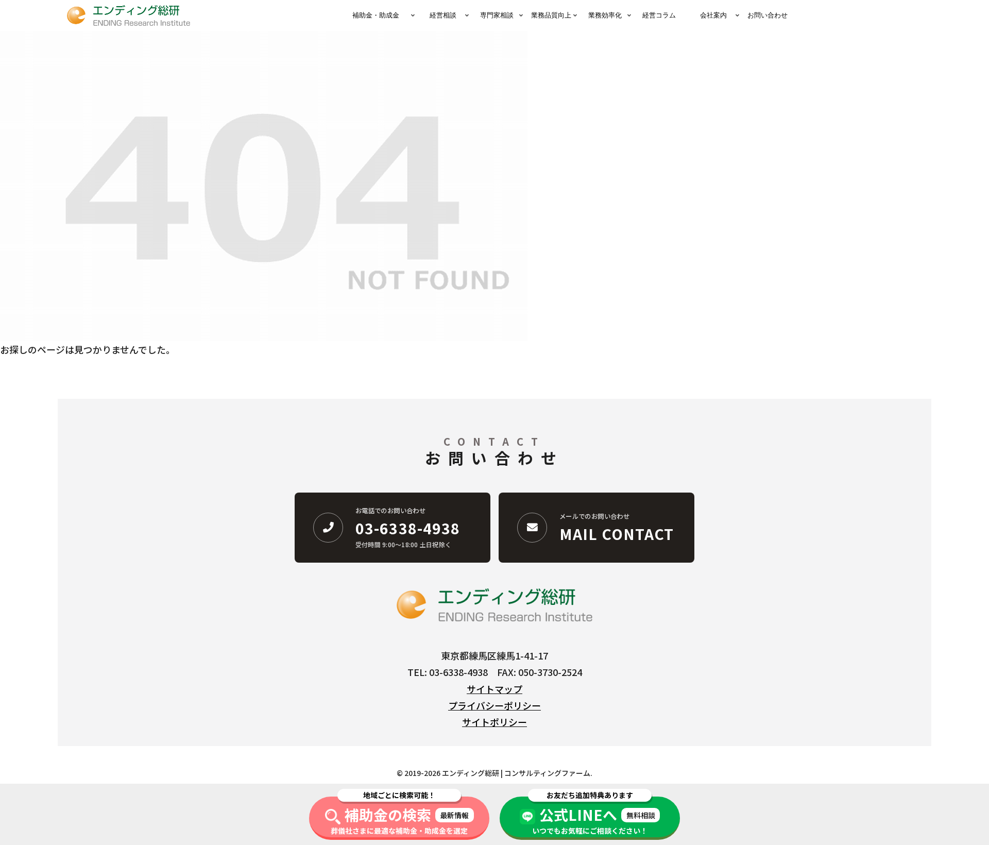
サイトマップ (494, 689)
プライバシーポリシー (494, 705)
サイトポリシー (494, 722)
